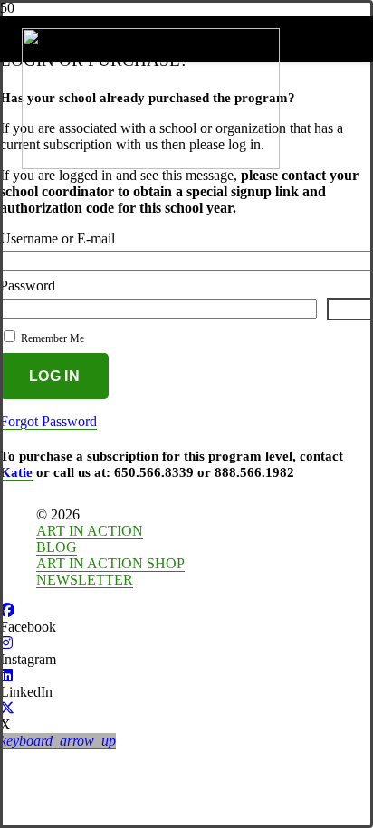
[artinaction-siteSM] (151, 164)
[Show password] (350, 309)
